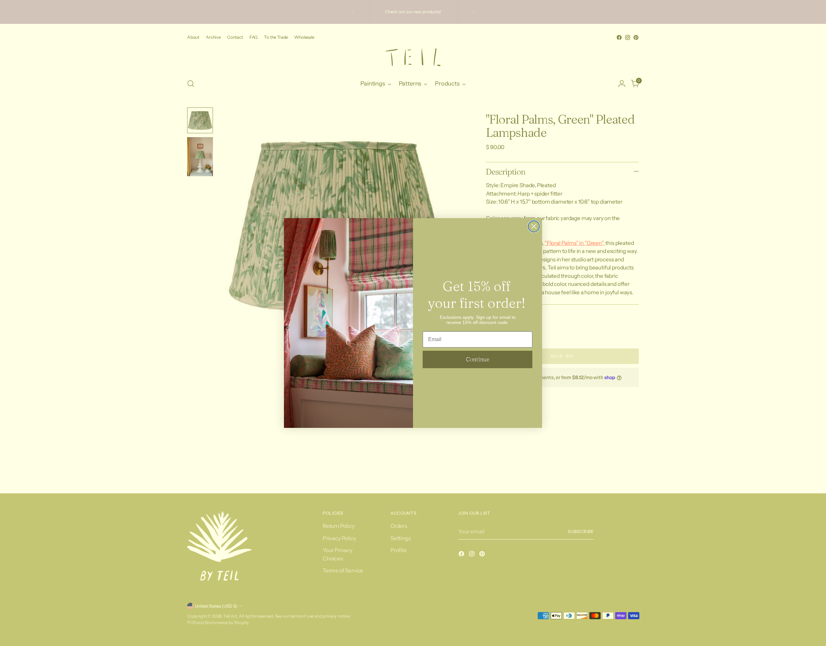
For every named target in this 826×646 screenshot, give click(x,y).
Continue (477, 359)
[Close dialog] (533, 226)
